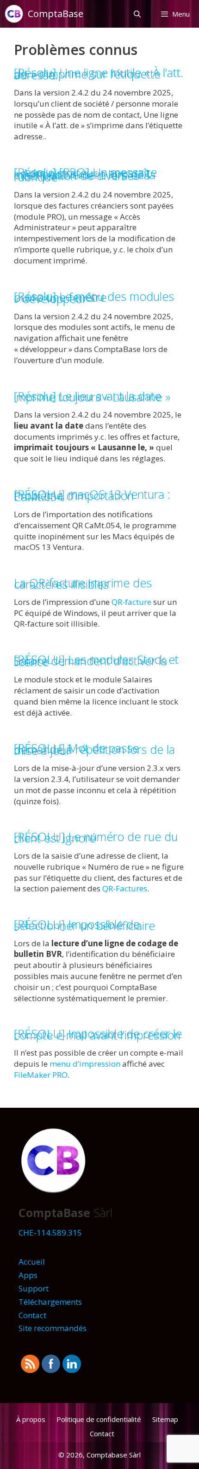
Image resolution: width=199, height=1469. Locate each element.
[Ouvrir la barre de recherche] (136, 14)
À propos (30, 1419)
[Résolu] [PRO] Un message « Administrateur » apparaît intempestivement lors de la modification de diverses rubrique (85, 174)
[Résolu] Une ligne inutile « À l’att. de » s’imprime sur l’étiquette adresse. (98, 74)
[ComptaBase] (16, 14)
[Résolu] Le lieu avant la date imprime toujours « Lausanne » (92, 396)
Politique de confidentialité (98, 1419)
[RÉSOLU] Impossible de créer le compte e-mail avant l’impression (98, 1034)
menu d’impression (85, 1063)
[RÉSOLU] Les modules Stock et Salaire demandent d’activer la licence (96, 660)
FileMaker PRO (41, 1074)
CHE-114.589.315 (50, 1232)
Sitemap (165, 1419)
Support (34, 1288)
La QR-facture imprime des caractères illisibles (83, 583)
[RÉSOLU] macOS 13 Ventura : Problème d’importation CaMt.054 (92, 495)
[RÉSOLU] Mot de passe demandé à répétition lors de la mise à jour (94, 749)
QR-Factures (124, 888)
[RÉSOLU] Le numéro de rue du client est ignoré (96, 837)
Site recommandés (53, 1328)
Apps (28, 1275)
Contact (32, 1315)
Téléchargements (50, 1301)
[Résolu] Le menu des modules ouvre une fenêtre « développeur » (94, 297)
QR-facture (131, 602)
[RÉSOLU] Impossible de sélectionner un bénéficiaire (84, 924)
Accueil (32, 1261)
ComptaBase (55, 13)
